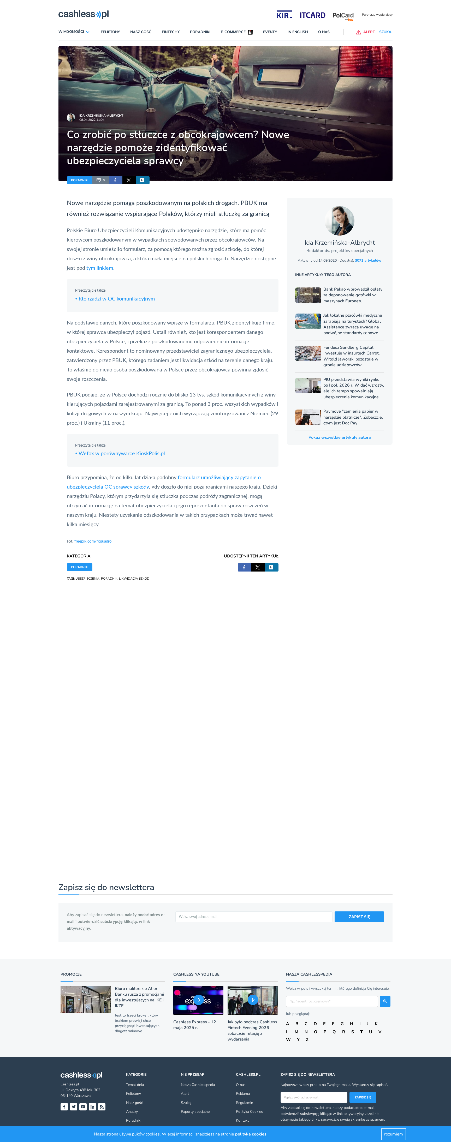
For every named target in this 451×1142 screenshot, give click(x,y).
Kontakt (242, 1120)
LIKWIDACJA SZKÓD (134, 578)
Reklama (243, 1093)
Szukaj (186, 1102)
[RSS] (101, 1106)
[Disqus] (172, 655)
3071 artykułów (368, 260)
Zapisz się (363, 1097)
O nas (324, 31)
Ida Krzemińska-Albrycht (101, 115)
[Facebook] (64, 1106)
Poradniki (200, 31)
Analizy (132, 1111)
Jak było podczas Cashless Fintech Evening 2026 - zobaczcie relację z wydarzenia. (252, 1030)
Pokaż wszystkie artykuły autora (339, 437)
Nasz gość (140, 31)
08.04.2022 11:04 (91, 120)
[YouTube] (83, 1106)
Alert (185, 1093)
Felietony (110, 31)
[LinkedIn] (92, 1106)
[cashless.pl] (83, 14)
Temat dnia (135, 1084)
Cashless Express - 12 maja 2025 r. (194, 1025)
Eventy (270, 31)
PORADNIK (109, 578)
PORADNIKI (79, 180)
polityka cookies (250, 1134)
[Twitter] (73, 1106)
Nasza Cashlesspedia (198, 1084)
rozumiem (393, 1134)
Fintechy (171, 31)
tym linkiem (99, 268)
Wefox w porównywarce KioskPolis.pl (120, 453)
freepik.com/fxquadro (93, 541)
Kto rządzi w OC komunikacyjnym (115, 299)
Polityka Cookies (249, 1111)
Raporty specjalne (195, 1111)
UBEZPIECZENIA (87, 578)
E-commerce (233, 31)
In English (298, 31)
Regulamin (244, 1102)
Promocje (71, 974)
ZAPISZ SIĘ (359, 917)
